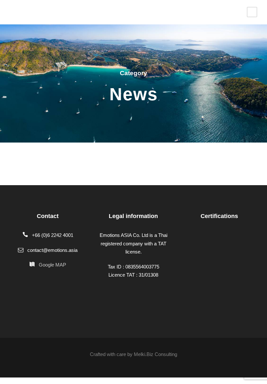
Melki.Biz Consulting (155, 354)
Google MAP (52, 264)
